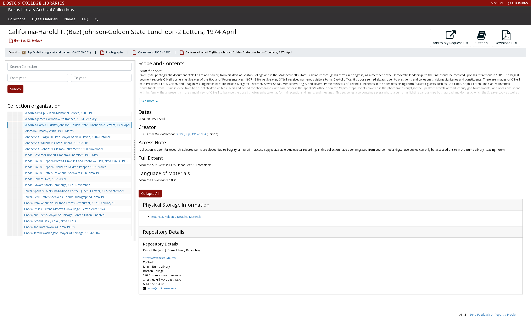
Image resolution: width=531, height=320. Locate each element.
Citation (481, 43)
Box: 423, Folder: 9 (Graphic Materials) (176, 217)
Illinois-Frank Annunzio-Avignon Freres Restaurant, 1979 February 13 (69, 203)
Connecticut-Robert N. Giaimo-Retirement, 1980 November (63, 149)
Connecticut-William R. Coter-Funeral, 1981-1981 (56, 143)
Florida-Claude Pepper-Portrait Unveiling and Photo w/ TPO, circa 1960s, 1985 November (83, 161)
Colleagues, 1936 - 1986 (154, 52)
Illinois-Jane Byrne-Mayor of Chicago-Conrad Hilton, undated (64, 215)
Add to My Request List (450, 43)
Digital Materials (45, 19)
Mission (497, 3)
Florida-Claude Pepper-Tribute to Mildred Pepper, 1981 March (64, 167)
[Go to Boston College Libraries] (33, 3)
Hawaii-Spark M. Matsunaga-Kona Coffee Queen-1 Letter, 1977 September (73, 191)
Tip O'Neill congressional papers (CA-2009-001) (59, 52)
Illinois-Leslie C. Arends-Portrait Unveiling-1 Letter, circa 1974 (64, 209)
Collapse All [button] (150, 193)
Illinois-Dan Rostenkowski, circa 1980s (49, 227)
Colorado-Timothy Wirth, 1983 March (48, 131)
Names (69, 19)
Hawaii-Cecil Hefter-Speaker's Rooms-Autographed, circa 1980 (65, 197)
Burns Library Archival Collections (41, 9)
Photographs (114, 52)
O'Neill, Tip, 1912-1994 (190, 134)
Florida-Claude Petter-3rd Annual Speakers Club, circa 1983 (62, 173)
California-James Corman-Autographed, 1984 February (59, 119)
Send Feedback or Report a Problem (494, 314)
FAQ (85, 19)
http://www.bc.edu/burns (159, 258)
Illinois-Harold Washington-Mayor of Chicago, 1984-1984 (61, 233)
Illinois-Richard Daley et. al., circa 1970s (49, 221)
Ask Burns (519, 3)
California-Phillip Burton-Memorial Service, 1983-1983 (59, 113)
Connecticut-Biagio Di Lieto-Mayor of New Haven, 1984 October (66, 137)
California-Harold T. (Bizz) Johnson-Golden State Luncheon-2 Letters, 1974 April (76, 125)
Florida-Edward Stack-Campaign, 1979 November (56, 185)
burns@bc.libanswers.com (164, 288)
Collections (16, 19)
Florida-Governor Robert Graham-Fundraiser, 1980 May (60, 155)
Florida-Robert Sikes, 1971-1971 (44, 179)
